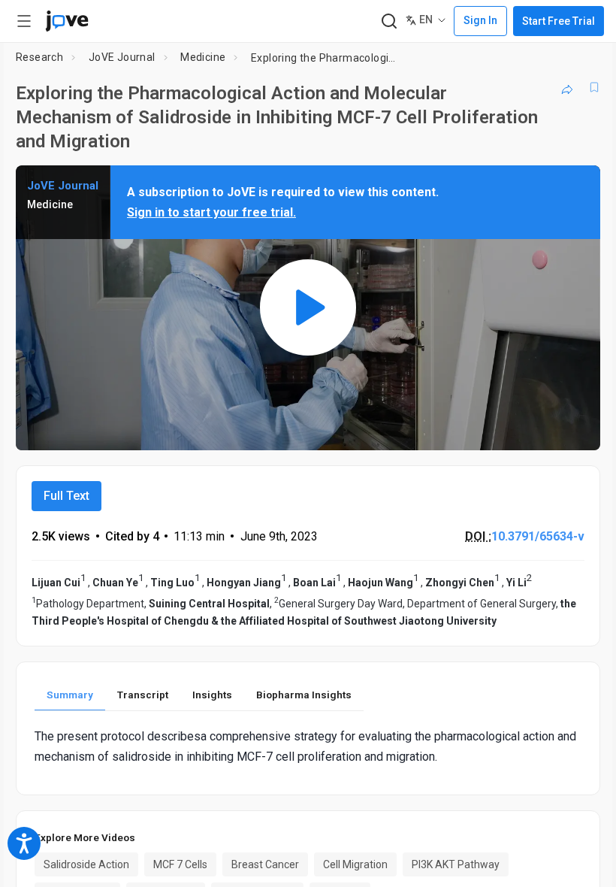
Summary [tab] (70, 695)
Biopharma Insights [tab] (304, 695)
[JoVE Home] (67, 21)
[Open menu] (24, 21)
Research (39, 57)
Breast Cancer (265, 864)
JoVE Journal (122, 57)
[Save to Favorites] (594, 87)
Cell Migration (355, 864)
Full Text (66, 496)
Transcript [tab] (142, 695)
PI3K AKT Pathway (456, 864)
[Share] (567, 87)
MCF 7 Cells (180, 864)
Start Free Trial (558, 21)
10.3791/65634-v (537, 536)
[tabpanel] (308, 746)
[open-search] (389, 21)
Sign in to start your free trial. (211, 212)
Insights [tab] (212, 695)
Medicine (202, 57)
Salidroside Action (86, 864)
